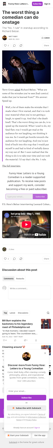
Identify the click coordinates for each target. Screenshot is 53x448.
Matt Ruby (13, 36)
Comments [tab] (8, 278)
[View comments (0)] (14, 45)
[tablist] (14, 278)
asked (17, 90)
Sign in (47, 4)
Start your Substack (19, 435)
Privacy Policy (31, 420)
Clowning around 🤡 (13, 347)
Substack (13, 442)
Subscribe (37, 4)
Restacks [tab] (20, 278)
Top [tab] (5, 313)
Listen (47, 38)
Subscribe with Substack (28, 408)
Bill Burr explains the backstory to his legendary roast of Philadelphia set (17, 323)
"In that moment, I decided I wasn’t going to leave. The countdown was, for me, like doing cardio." (19, 332)
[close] (45, 353)
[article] (26, 330)
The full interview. (11, 166)
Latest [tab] (12, 313)
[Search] (48, 313)
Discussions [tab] (23, 313)
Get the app (39, 435)
